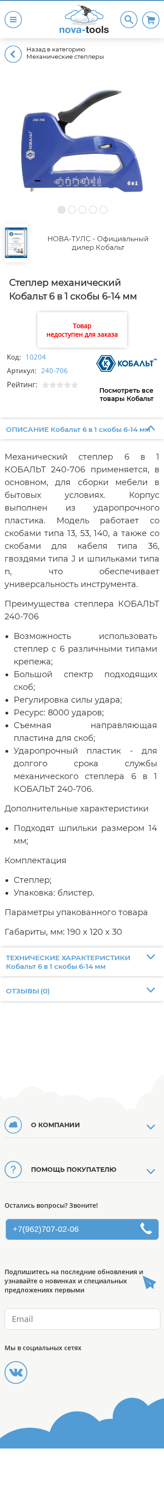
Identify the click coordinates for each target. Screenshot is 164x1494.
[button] (61, 209)
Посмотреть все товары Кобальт (126, 394)
